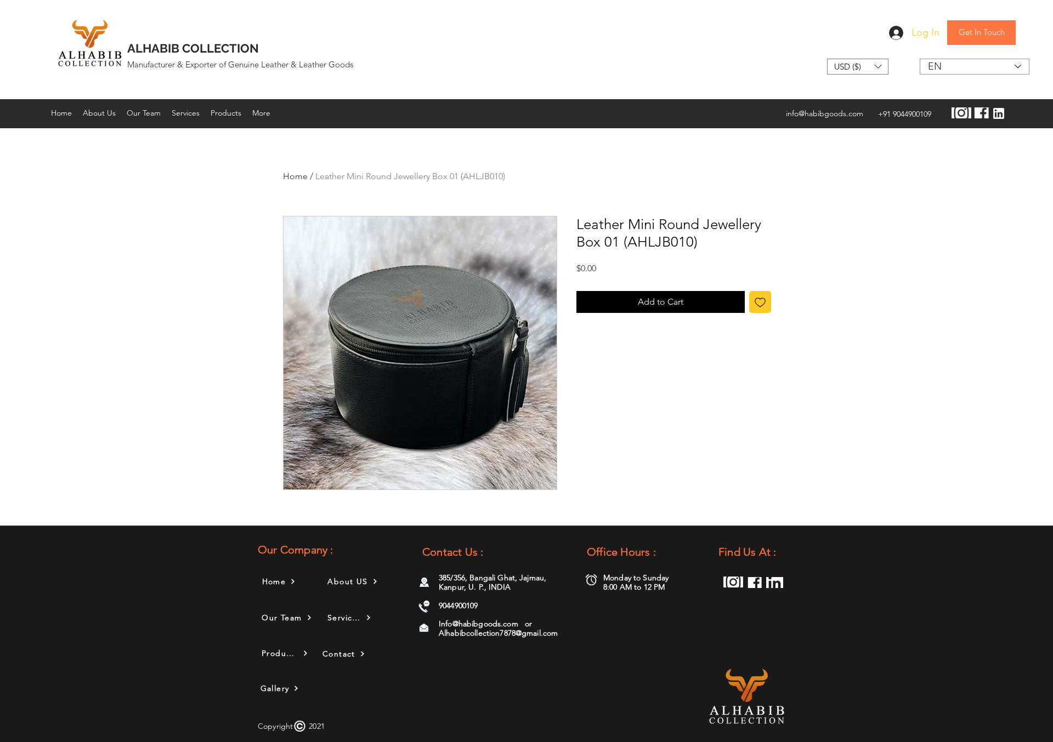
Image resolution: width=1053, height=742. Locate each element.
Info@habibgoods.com (478, 624)
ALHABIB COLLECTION (193, 48)
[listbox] (857, 67)
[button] (857, 67)
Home (295, 176)
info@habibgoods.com (824, 113)
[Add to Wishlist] (760, 302)
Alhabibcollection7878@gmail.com (498, 633)
